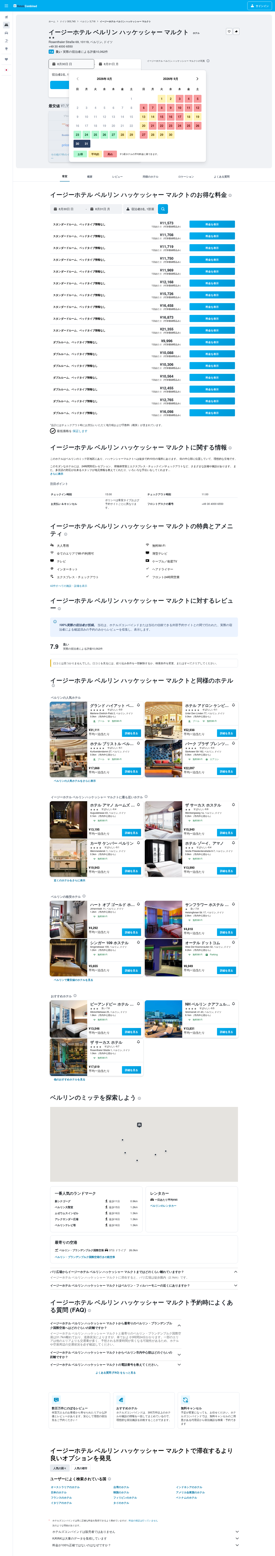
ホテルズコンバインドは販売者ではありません (83, 1531)
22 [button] (131, 125)
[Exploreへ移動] (6, 48)
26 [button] (104, 134)
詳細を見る (131, 733)
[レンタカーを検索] (6, 33)
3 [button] (86, 108)
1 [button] (131, 99)
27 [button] (113, 134)
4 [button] (95, 108)
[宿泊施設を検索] (6, 25)
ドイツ (63, 21)
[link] (75, 780)
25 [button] (95, 134)
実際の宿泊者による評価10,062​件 (85, 51)
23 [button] (77, 134)
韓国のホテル (121, 1492)
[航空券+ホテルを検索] (6, 41)
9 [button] (77, 117)
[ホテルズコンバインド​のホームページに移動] (25, 5)
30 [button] (77, 143)
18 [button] (95, 125)
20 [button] (113, 125)
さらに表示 (56, 473)
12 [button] (104, 117)
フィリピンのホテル (125, 1497)
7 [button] (122, 108)
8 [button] (131, 108)
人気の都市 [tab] (80, 1468)
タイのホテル (121, 1503)
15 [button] (131, 117)
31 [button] (86, 143)
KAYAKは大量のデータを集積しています (79, 1538)
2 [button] (77, 108)
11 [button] (95, 117)
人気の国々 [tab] (59, 1468)
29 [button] (131, 134)
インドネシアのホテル (189, 1487)
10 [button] (86, 117)
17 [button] (86, 125)
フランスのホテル (61, 1497)
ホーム (52, 21)
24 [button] (86, 134)
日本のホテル (59, 1492)
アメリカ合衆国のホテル (190, 1492)
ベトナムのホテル (186, 1497)
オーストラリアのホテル (65, 1487)
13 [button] (113, 117)
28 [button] (122, 134)
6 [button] (113, 108)
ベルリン (84, 21)
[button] (6, 6)
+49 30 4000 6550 (61, 46)
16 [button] (77, 125)
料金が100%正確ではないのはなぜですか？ (81, 1545)
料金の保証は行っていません (143, 1520)
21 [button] (122, 125)
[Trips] (6, 59)
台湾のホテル (121, 1487)
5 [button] (104, 108)
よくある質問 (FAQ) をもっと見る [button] (116, 1372)
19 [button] (104, 125)
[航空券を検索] (6, 17)
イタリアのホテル (61, 1503)
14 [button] (122, 117)
